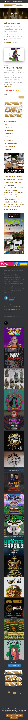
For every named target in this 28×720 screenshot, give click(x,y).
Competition (7, 190)
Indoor (10, 199)
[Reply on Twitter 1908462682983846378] (5, 312)
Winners (13, 209)
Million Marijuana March (12, 23)
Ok (7, 715)
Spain (5, 204)
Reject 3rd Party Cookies (16, 715)
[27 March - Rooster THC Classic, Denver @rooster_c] (14, 441)
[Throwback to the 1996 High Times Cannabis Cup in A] (14, 379)
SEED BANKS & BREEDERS (11, 143)
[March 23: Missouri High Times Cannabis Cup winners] (14, 483)
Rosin (12, 202)
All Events (6, 63)
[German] (11, 90)
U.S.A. (10, 206)
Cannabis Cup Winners (12, 188)
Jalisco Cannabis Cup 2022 (13, 68)
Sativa (16, 202)
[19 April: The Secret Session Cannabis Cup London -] (14, 337)
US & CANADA (8, 127)
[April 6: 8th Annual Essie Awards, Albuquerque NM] (14, 399)
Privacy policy (14, 717)
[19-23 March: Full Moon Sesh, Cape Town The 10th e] (14, 525)
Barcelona (20, 179)
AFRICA (6, 136)
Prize (18, 199)
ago (14, 42)
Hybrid (20, 196)
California (6, 182)
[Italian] (13, 90)
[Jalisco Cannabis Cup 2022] (14, 54)
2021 (7, 176)
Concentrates (14, 190)
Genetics (20, 192)
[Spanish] (18, 90)
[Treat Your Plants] (14, 163)
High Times (13, 194)
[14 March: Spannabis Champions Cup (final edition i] (14, 650)
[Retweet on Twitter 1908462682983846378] (7, 312)
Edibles (6, 192)
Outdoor (14, 199)
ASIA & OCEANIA (9, 133)
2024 (17, 176)
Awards (14, 179)
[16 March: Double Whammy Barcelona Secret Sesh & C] (14, 587)
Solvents (20, 202)
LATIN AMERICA (9, 130)
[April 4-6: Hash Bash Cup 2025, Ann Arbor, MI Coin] (14, 462)
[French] (9, 90)
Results (7, 202)
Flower (16, 192)
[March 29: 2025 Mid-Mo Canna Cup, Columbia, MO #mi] (14, 504)
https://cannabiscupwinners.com (12, 309)
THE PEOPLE (8, 149)
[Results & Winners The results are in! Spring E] (14, 608)
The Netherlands (20, 204)
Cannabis (18, 182)
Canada (11, 182)
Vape (20, 206)
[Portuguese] (17, 90)
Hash (5, 194)
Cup (19, 190)
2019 (5, 176)
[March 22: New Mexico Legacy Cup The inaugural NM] (14, 566)
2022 (10, 176)
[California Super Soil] (14, 233)
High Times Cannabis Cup (11, 196)
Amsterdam (7, 179)
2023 (13, 176)
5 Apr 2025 (18, 304)
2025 (20, 176)
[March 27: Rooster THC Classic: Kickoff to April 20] (14, 546)
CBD (22, 188)
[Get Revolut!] (14, 264)
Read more (6, 39)
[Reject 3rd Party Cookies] (26, 713)
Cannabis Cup (9, 185)
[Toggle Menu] (26, 5)
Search (5, 94)
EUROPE (7, 124)
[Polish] (15, 90)
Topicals (6, 206)
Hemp (8, 194)
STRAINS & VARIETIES (10, 146)
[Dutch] (5, 90)
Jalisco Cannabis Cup (15, 63)
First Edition (11, 192)
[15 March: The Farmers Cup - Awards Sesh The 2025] (14, 629)
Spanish (10, 204)
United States (16, 206)
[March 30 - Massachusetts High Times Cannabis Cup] (14, 420)
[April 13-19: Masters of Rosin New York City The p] (14, 358)
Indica (6, 199)
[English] (7, 90)
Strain (13, 204)
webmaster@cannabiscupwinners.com (15, 1)
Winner (6, 209)
